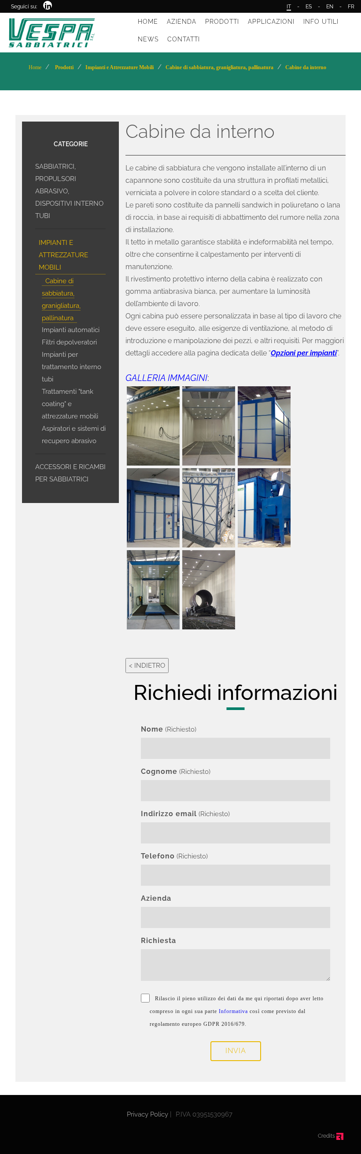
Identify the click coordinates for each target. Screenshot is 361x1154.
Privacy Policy (147, 1114)
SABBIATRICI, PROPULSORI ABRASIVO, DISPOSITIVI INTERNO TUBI (69, 191)
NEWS (148, 39)
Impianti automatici (70, 330)
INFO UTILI (321, 21)
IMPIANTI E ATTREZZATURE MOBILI (63, 255)
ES (309, 7)
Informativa (233, 1011)
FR (351, 7)
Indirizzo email (169, 814)
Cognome (159, 771)
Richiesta (158, 940)
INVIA (235, 1051)
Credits (327, 1136)
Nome (152, 729)
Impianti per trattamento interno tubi (71, 367)
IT (289, 7)
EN (329, 7)
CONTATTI (183, 39)
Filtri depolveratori (69, 342)
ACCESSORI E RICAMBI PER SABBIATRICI (70, 473)
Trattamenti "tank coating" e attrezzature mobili (70, 404)
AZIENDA (181, 21)
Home (35, 67)
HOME (148, 21)
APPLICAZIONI (271, 21)
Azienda (156, 898)
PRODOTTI (222, 21)
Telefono (158, 856)
